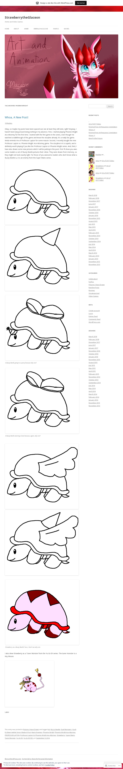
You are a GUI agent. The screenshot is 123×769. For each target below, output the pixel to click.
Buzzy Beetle (55, 729)
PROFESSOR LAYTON (12, 735)
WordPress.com (94, 322)
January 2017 (93, 207)
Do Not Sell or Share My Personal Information (37, 759)
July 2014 (92, 244)
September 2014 (95, 241)
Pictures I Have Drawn (31, 729)
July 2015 (92, 224)
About (16, 29)
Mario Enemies (36, 732)
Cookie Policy (49, 765)
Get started (81, 3)
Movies (66, 29)
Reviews (92, 290)
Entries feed (93, 316)
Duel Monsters (66, 729)
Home (7, 29)
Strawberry (61, 735)
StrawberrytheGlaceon (22, 17)
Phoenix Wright (48, 732)
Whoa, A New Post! (16, 117)
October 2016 (93, 213)
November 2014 (94, 236)
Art (49, 729)
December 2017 (94, 201)
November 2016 (94, 210)
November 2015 (94, 218)
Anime (26, 29)
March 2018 (93, 195)
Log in (91, 313)
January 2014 (93, 259)
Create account (94, 311)
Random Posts (94, 287)
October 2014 (93, 238)
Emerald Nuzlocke (41, 29)
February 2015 (94, 233)
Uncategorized (94, 293)
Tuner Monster (10, 738)
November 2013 (94, 264)
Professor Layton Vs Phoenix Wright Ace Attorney (38, 735)
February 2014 (94, 256)
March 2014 (93, 253)
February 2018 (94, 198)
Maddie (98, 155)
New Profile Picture (95, 138)
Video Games (93, 296)
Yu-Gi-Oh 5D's (29, 738)
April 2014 (92, 250)
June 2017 (92, 204)
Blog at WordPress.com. (13, 759)
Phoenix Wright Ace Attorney (65, 732)
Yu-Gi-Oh (19, 738)
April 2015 (92, 230)
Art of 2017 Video (95, 124)
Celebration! (93, 279)
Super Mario (70, 735)
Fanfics (56, 29)
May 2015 (92, 227)
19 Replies (8, 123)
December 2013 (94, 262)
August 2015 (93, 221)
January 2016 (93, 215)
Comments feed (94, 319)
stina (97, 161)
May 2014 (92, 247)
